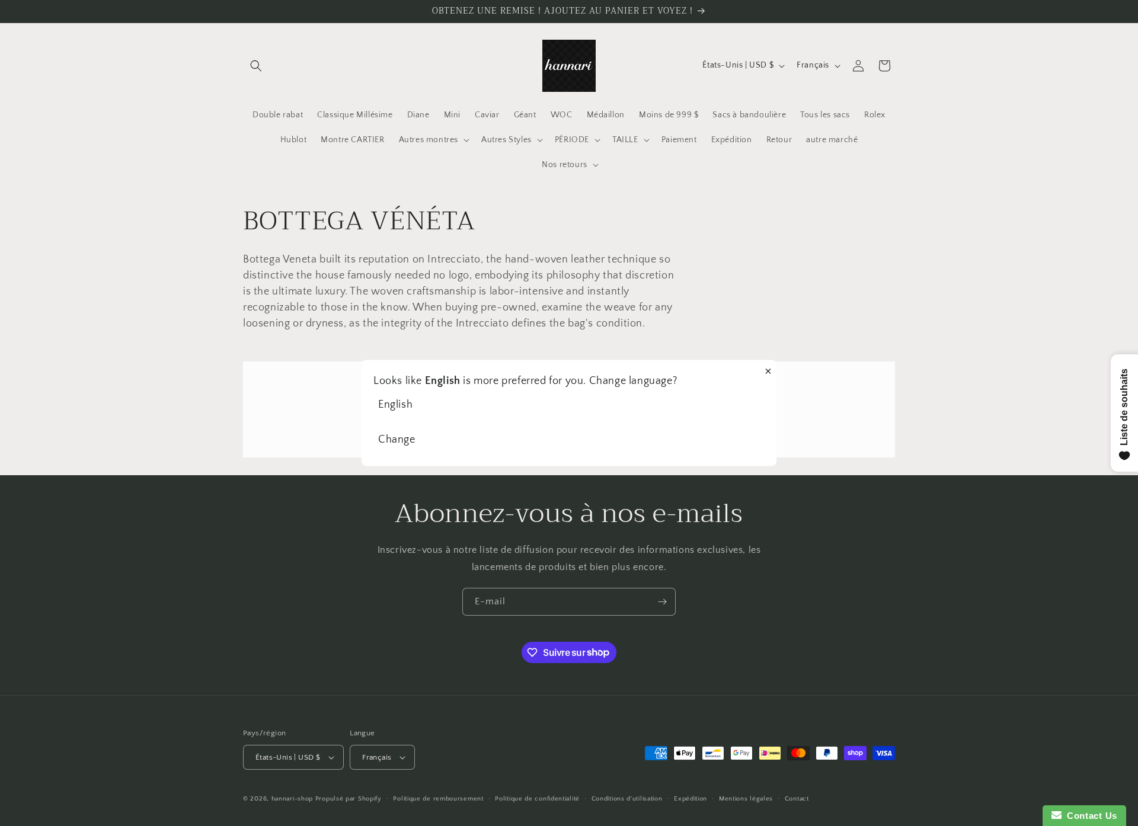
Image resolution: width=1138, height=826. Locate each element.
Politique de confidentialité (537, 798)
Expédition (690, 798)
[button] (256, 66)
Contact (797, 798)
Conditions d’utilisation (627, 798)
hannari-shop (292, 798)
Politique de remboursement (438, 798)
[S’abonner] (662, 602)
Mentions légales (746, 798)
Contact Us (1089, 816)
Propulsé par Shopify (348, 798)
